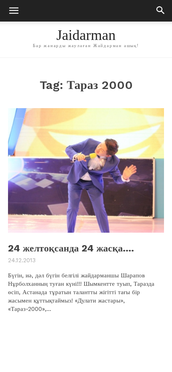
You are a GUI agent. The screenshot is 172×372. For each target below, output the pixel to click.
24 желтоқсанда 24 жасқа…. (71, 248)
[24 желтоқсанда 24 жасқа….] (86, 170)
